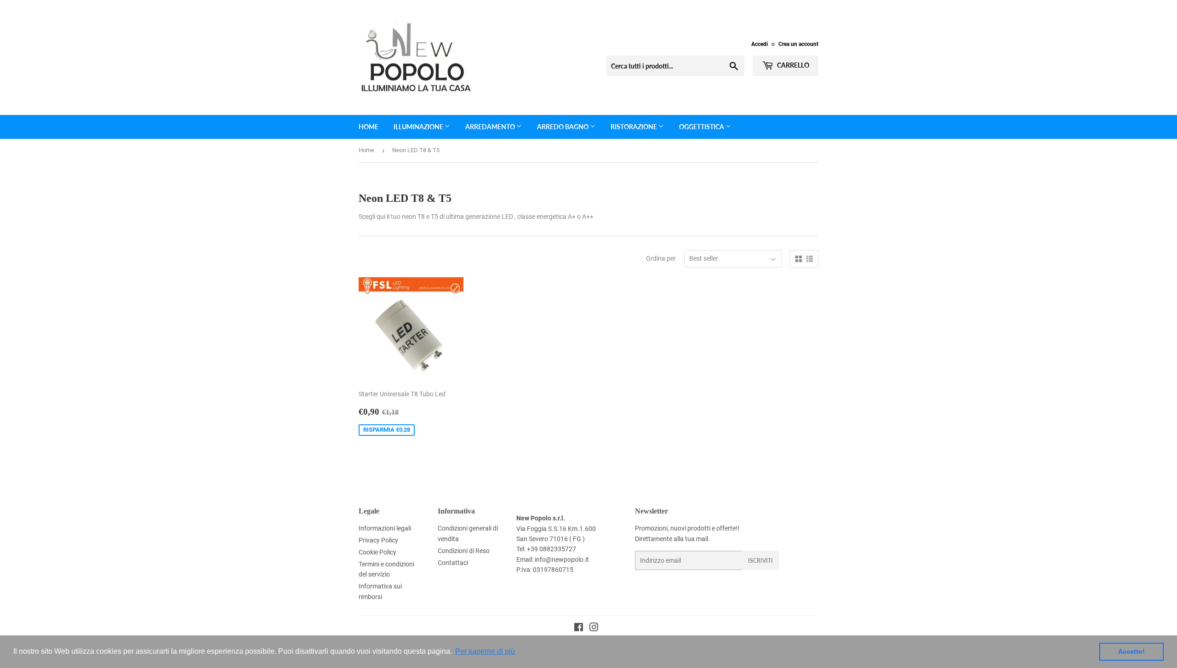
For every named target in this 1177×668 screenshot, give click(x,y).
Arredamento (490, 127)
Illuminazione (419, 127)
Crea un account (798, 44)
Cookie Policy (377, 552)
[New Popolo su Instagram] (594, 628)
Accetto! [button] (1131, 651)
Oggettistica (702, 127)
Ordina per (661, 258)
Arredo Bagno (563, 127)
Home (368, 127)
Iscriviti (760, 560)
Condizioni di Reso (464, 550)
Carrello (792, 65)
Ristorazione (634, 127)
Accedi (759, 44)
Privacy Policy (378, 540)
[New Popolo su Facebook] (578, 628)
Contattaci (453, 562)
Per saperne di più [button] (485, 651)
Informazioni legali (385, 528)
